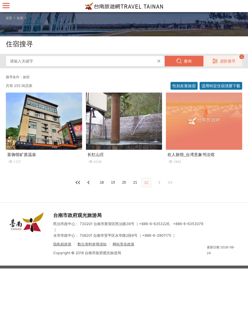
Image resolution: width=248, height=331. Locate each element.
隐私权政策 (62, 244)
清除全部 (159, 61)
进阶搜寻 (227, 61)
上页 (159, 182)
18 (102, 182)
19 (113, 182)
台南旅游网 (124, 6)
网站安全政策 (123, 244)
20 (124, 182)
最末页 (170, 182)
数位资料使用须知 (92, 244)
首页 (9, 18)
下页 (89, 182)
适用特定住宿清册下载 (221, 85)
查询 (188, 61)
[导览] (6, 5)
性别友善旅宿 (184, 85)
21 (135, 182)
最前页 (78, 182)
